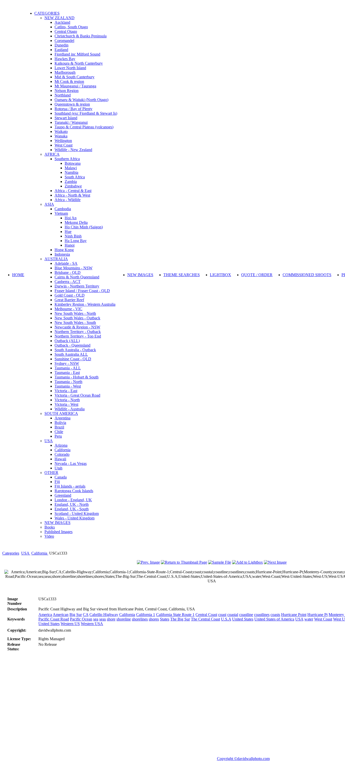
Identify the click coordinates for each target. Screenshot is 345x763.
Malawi (71, 168)
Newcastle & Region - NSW (77, 327)
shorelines (140, 619)
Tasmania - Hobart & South (76, 377)
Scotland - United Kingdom (77, 513)
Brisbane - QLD (68, 272)
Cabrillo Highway (103, 614)
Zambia (71, 181)
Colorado (62, 454)
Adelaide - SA (66, 263)
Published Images (58, 532)
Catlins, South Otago (71, 27)
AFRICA (52, 154)
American (60, 614)
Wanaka (61, 136)
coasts (275, 614)
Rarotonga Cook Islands (74, 491)
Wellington (63, 140)
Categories (10, 553)
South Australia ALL (71, 354)
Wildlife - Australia (70, 409)
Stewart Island (66, 118)
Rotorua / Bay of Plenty (73, 109)
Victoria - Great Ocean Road (77, 395)
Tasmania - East (67, 372)
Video (49, 536)
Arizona (61, 445)
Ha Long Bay (76, 241)
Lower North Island (70, 68)
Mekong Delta (76, 222)
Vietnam (61, 213)
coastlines (261, 614)
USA (48, 441)
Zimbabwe (73, 186)
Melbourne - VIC (68, 309)
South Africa (75, 177)
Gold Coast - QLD (70, 295)
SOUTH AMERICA (61, 413)
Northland (63, 95)
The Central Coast (205, 619)
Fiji (57, 482)
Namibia (71, 172)
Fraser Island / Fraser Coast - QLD (82, 291)
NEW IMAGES (57, 522)
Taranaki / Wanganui (71, 122)
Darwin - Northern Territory (77, 286)
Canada (61, 477)
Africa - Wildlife (68, 200)
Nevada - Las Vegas (71, 463)
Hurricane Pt (317, 614)
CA (85, 614)
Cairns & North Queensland (77, 277)
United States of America (274, 619)
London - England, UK (73, 500)
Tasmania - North (68, 381)
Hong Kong (64, 250)
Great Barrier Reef (69, 300)
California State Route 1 (175, 614)
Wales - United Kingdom (74, 518)
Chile (59, 432)
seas (102, 619)
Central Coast (206, 614)
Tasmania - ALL (68, 368)
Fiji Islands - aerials (70, 486)
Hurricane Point (293, 614)
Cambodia (63, 209)
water (308, 619)
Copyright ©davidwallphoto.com (243, 758)
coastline (246, 614)
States (164, 619)
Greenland (63, 495)
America (45, 614)
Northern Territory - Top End (78, 336)
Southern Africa (67, 159)
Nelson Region (67, 90)
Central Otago (66, 31)
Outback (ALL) (67, 341)
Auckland (62, 22)
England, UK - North (72, 504)
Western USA (92, 624)
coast (222, 614)
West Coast (63, 145)
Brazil (59, 427)
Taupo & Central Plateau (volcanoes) (84, 127)
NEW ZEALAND (59, 18)
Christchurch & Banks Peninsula (81, 36)
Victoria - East (66, 391)
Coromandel (64, 40)
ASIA (49, 204)
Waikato (61, 131)
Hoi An (71, 218)
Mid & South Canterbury (74, 77)
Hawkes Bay (65, 59)
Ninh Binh (73, 236)
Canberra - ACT (68, 281)
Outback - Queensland (72, 345)
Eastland (61, 49)
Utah (58, 468)
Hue (68, 231)
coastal (232, 614)
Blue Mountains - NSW (73, 268)
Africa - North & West (72, 195)
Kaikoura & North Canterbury (79, 63)
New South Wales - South (75, 322)
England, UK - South (72, 509)
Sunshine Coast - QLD (73, 359)
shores (154, 619)
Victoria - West (66, 404)
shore (111, 619)
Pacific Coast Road (53, 619)
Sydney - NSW (67, 363)
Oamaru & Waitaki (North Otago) (81, 100)
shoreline (123, 619)
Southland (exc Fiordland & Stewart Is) (86, 113)
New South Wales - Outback (77, 318)
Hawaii (60, 459)
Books (49, 527)
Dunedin (61, 45)
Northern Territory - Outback (78, 331)
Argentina (62, 418)
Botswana (73, 163)
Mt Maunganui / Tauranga (75, 86)
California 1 (145, 614)
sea (95, 619)
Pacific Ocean (81, 619)
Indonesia (62, 254)
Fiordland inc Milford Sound (77, 54)
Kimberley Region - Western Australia (85, 304)
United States (242, 619)
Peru (58, 436)
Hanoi (70, 245)
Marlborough (65, 72)
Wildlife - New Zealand (73, 150)
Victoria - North (67, 400)
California (62, 450)
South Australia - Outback (75, 350)
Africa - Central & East (73, 190)
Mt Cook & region (69, 81)
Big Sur (75, 614)
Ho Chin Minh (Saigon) (84, 227)
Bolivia (60, 422)
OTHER (51, 472)
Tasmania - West (68, 386)
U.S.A (226, 619)
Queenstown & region (72, 104)
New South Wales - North (75, 313)
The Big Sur (180, 619)
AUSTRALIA (56, 259)
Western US (70, 624)
